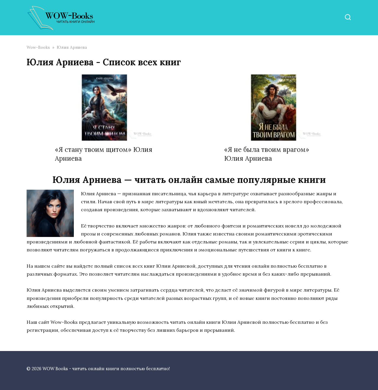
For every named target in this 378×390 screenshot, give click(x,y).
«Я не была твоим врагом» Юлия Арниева (266, 153)
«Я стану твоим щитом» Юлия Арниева (103, 153)
